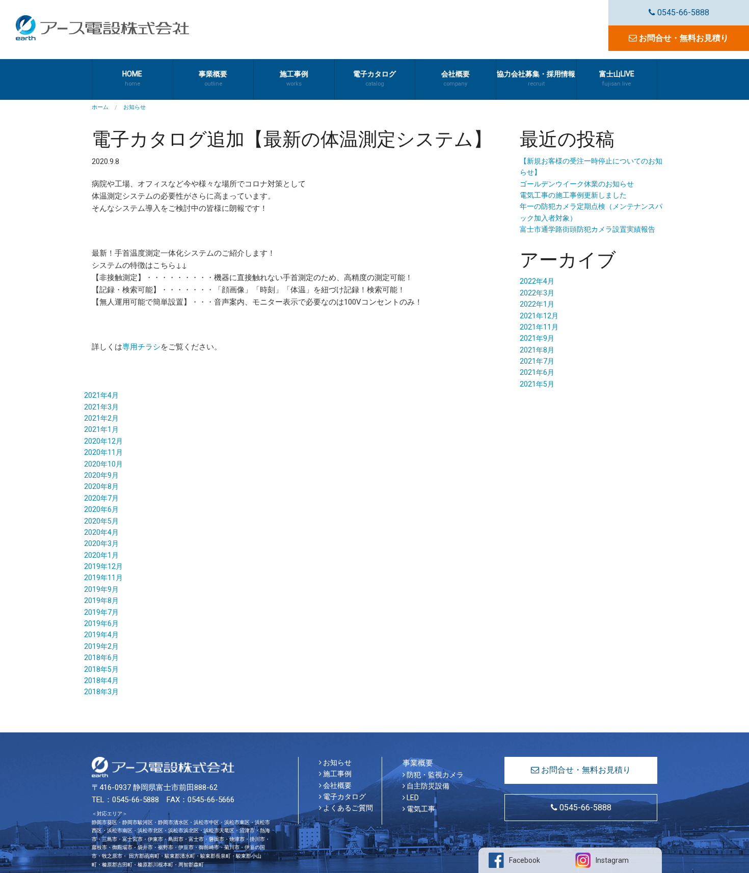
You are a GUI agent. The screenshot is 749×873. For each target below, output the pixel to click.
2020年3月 (101, 543)
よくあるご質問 (347, 808)
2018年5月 (101, 669)
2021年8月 (537, 350)
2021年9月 (537, 338)
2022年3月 (537, 293)
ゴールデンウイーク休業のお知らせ (577, 184)
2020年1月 (101, 555)
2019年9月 (101, 589)
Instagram (612, 860)
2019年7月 (101, 612)
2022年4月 (537, 281)
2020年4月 (101, 532)
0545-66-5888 (682, 12)
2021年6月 (537, 372)
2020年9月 (101, 475)
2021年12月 (539, 316)
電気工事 (420, 809)
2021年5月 (537, 384)
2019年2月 (101, 646)
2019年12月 (103, 566)
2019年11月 (103, 578)
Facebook (524, 860)
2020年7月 (101, 498)
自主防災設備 (427, 786)
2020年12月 (103, 441)
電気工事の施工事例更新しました (573, 195)
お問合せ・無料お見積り (683, 38)
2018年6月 (101, 657)
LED (412, 798)
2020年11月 (103, 452)
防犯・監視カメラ (434, 775)
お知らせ (337, 762)
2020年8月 (101, 486)
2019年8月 (101, 600)
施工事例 (337, 774)
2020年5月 (101, 521)
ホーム (100, 107)
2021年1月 (101, 429)
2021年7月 (537, 361)
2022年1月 (537, 304)
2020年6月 (101, 509)
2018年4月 (101, 680)
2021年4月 (101, 395)
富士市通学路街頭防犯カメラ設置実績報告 (587, 229)
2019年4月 (101, 635)
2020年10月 (103, 464)
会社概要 (337, 785)
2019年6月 (101, 623)
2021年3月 (101, 407)
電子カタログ (344, 797)
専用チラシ (141, 346)
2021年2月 (101, 418)
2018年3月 (101, 692)
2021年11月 (539, 327)
